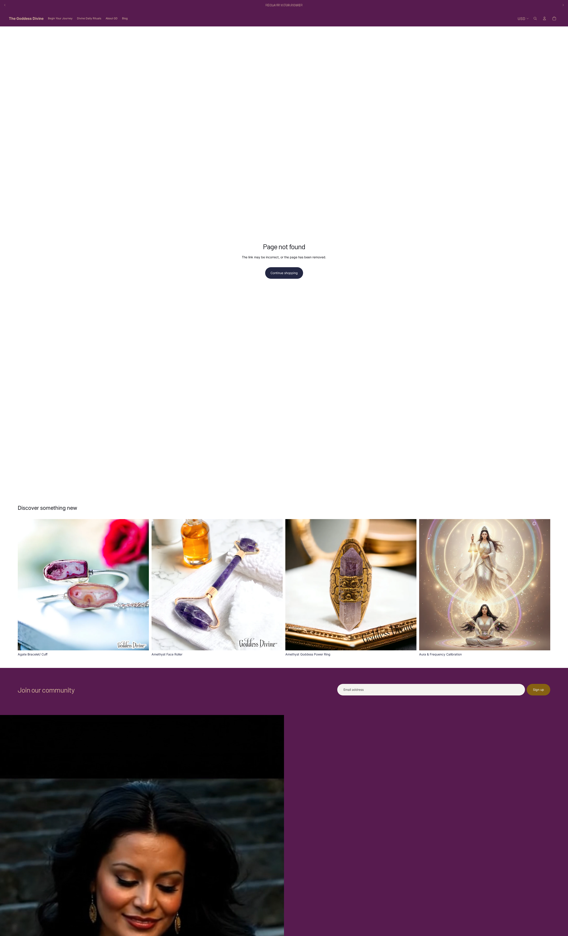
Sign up (538, 689)
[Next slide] (563, 5)
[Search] (535, 18)
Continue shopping (284, 273)
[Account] (544, 18)
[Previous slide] (5, 5)
